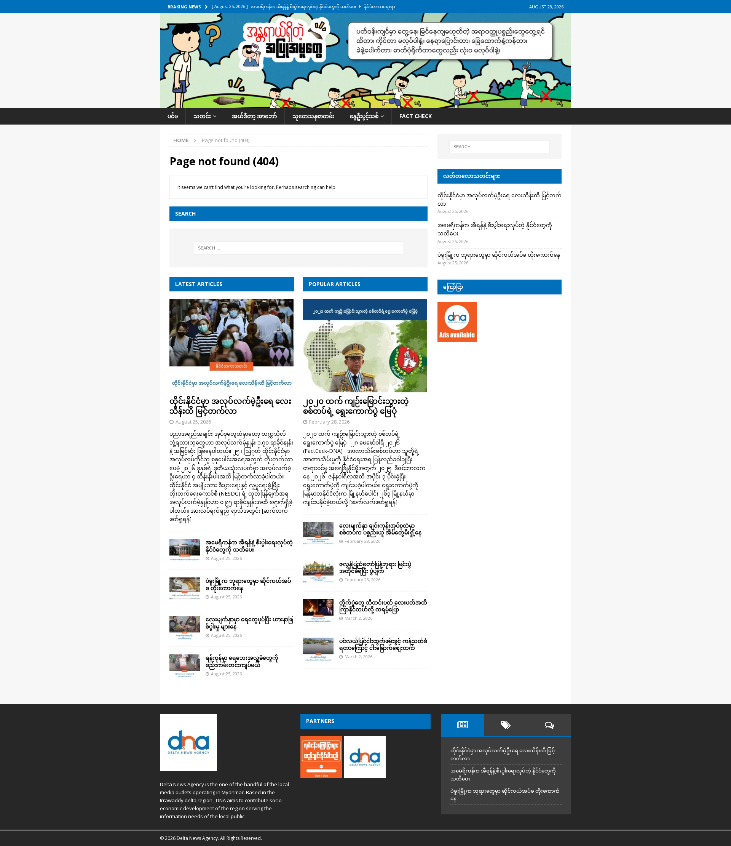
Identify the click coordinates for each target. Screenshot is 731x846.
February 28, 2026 (329, 421)
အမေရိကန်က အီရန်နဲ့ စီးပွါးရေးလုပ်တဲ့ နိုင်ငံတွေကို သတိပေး (249, 546)
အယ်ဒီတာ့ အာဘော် (254, 116)
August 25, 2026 (193, 421)
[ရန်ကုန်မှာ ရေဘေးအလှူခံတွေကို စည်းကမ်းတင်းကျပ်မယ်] (184, 665)
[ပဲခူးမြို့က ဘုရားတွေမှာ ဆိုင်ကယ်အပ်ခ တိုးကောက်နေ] (184, 588)
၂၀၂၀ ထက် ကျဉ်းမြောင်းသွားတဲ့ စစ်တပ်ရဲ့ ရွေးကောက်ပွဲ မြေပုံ (356, 406)
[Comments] (549, 725)
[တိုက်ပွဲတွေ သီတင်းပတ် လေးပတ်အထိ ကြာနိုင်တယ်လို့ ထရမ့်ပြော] (318, 610)
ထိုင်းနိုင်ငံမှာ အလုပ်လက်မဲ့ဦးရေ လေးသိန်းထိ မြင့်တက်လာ (230, 406)
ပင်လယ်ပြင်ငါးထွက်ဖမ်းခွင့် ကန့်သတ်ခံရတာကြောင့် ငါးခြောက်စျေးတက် (383, 644)
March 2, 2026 (358, 618)
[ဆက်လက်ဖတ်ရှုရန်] (373, 501)
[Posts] (462, 725)
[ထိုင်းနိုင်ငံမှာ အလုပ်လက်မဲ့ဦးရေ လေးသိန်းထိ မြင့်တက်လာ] (231, 345)
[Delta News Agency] (365, 103)
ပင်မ (173, 116)
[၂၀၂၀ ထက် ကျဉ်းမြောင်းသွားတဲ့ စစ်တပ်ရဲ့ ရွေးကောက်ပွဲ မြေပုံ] (365, 345)
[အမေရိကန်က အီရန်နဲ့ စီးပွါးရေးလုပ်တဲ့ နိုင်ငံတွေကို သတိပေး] (184, 550)
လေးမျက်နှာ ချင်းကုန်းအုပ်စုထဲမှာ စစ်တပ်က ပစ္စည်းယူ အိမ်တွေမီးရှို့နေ (380, 529)
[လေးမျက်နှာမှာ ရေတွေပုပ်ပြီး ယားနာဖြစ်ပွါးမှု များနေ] (184, 627)
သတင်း (202, 116)
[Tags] (506, 725)
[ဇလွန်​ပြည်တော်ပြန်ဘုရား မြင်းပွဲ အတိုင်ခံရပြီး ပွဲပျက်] (318, 572)
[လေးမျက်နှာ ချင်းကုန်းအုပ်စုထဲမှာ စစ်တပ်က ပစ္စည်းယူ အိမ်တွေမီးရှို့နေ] (318, 533)
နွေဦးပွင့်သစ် (364, 116)
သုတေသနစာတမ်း (313, 116)
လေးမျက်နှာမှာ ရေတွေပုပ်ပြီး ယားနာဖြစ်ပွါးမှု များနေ (249, 623)
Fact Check (415, 116)
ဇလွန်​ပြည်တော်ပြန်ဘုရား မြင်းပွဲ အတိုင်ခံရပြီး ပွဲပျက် (375, 567)
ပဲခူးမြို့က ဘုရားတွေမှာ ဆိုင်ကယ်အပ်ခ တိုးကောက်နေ (248, 584)
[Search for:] (298, 247)
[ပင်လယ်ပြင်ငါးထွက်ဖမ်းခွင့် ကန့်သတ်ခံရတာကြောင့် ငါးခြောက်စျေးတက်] (318, 649)
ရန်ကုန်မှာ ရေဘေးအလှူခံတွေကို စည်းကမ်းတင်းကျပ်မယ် (242, 661)
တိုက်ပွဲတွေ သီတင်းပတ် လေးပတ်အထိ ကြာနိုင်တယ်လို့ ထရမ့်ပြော (383, 606)
